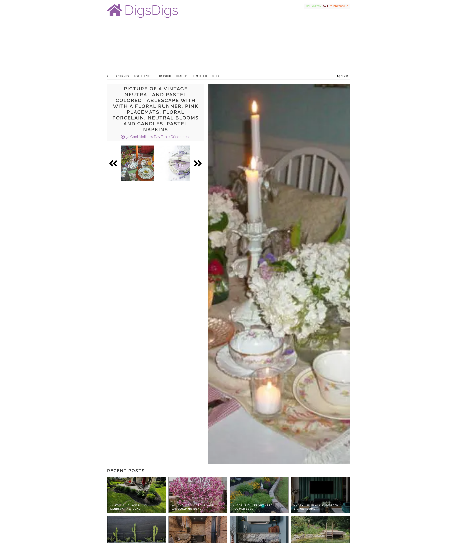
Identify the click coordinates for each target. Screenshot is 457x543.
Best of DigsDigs (143, 76)
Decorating (164, 76)
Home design (200, 76)
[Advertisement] (228, 47)
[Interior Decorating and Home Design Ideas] (142, 18)
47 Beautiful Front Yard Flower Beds (253, 507)
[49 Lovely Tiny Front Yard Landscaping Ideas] (198, 495)
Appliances (122, 76)
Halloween (313, 6)
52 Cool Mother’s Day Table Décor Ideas (157, 137)
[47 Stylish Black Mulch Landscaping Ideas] (136, 495)
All (109, 76)
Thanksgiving (339, 6)
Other (215, 76)
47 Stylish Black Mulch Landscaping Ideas (129, 507)
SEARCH (345, 76)
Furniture (182, 76)
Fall (326, 6)
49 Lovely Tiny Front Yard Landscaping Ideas (193, 507)
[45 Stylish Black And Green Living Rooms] (320, 495)
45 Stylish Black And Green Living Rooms (316, 507)
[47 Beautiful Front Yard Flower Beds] (259, 495)
